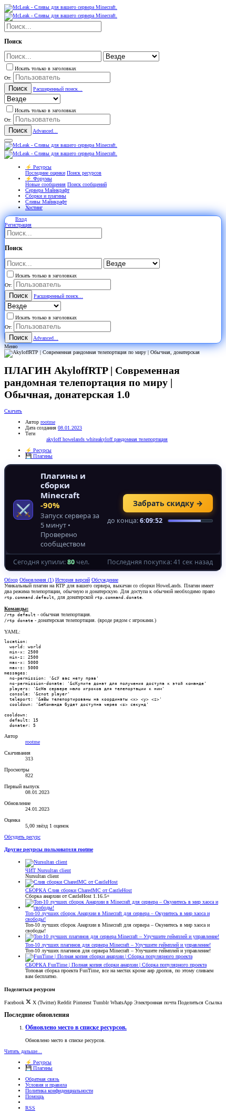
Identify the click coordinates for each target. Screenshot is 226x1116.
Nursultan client (48, 870)
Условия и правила (46, 1085)
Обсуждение (104, 580)
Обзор (11, 580)
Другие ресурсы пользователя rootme (48, 849)
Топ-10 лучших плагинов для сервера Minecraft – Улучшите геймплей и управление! (118, 945)
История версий (72, 580)
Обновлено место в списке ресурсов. (76, 1027)
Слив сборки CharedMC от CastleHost (78, 890)
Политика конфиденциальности (59, 1090)
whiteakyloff (100, 439)
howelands (74, 439)
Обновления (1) (36, 580)
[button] (8, 140)
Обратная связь (42, 1079)
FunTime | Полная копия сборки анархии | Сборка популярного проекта (116, 965)
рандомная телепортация (141, 439)
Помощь (34, 1096)
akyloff (54, 439)
